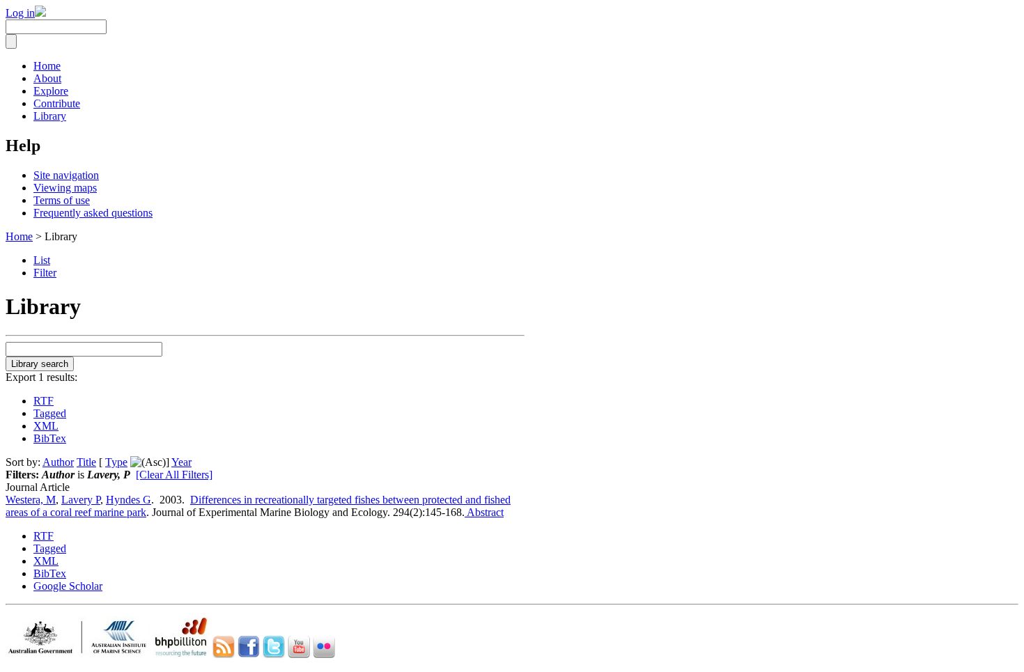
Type (116, 462)
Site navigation (66, 175)
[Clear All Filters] (174, 474)
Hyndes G (128, 500)
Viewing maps (65, 188)
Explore (50, 91)
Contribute (56, 103)
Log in (20, 13)
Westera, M (31, 500)
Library (49, 116)
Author (58, 462)
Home (47, 66)
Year (181, 462)
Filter (44, 273)
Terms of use (61, 200)
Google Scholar (67, 586)
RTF (43, 401)
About (47, 78)
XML (46, 426)
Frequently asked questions (93, 213)
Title (86, 462)
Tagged (49, 413)
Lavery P (80, 500)
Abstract (484, 512)
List (41, 260)
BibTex (49, 438)
